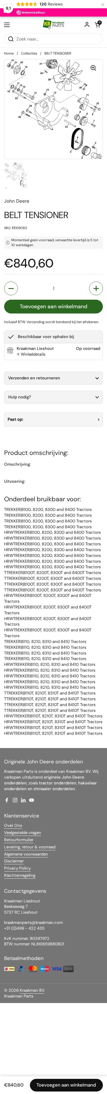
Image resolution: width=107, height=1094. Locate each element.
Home (9, 53)
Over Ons (13, 825)
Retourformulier (18, 840)
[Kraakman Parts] (53, 24)
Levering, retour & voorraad (29, 847)
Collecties (29, 53)
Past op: (15, 419)
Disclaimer (14, 861)
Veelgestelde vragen (22, 832)
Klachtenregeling (19, 875)
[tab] (31, 354)
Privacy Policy (17, 868)
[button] (97, 24)
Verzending (35, 322)
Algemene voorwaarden (26, 854)
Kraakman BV (32, 990)
